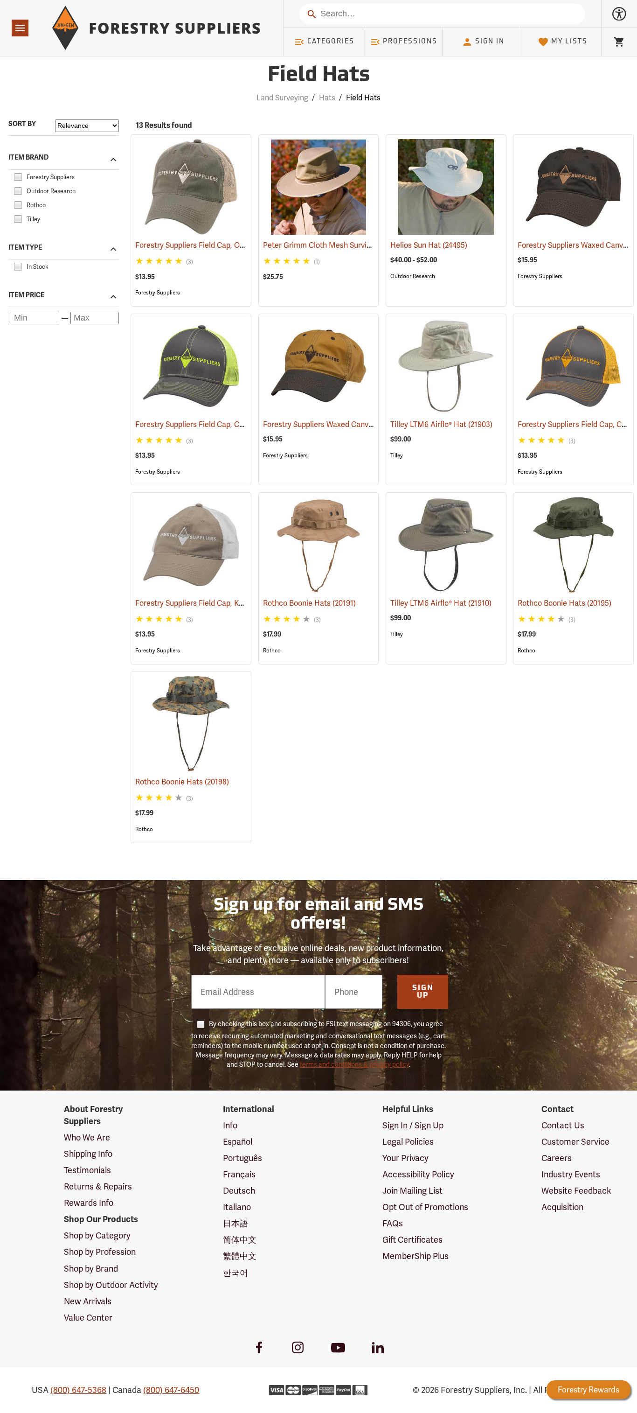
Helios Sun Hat (428, 245)
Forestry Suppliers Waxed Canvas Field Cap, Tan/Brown (369, 424)
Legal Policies (408, 1141)
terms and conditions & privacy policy (354, 1064)
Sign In (490, 41)
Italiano (237, 1207)
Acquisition (562, 1207)
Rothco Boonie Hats (309, 603)
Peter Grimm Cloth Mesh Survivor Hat (340, 245)
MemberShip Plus (415, 1256)
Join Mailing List (412, 1190)
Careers (556, 1158)
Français (239, 1174)
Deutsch (239, 1190)
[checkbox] (18, 175)
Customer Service (575, 1141)
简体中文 (239, 1239)
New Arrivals (87, 1301)
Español (237, 1141)
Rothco (272, 650)
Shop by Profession (100, 1251)
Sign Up (423, 992)
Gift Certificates (412, 1239)
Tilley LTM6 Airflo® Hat (441, 424)
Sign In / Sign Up (412, 1125)
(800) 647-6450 (171, 1390)
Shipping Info (88, 1153)
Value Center (88, 1317)
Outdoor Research (412, 276)
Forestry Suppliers (157, 292)
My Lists (569, 41)
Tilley (396, 455)
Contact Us (562, 1125)
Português (242, 1158)
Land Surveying (282, 98)
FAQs (392, 1223)
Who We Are (87, 1137)
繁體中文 (239, 1256)
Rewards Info (88, 1202)
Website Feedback (576, 1190)
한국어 (235, 1272)
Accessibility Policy (418, 1174)
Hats (327, 98)
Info (230, 1125)
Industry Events (570, 1174)
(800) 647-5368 (78, 1390)
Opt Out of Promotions (425, 1207)
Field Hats (319, 75)
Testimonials (87, 1170)
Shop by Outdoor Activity (111, 1285)
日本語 (235, 1223)
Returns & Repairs (98, 1186)
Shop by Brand (91, 1268)
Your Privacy (405, 1158)
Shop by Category (97, 1235)
